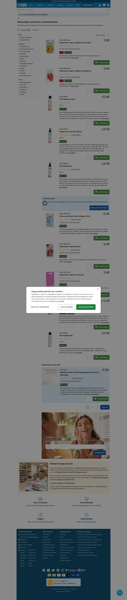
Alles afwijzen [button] (66, 307)
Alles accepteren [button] (85, 307)
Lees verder (60, 301)
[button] (40, 307)
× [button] (97, 289)
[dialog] (63, 300)
